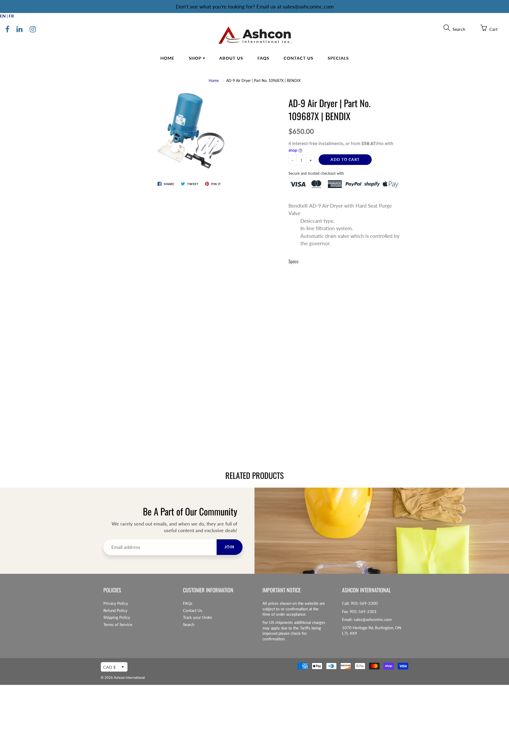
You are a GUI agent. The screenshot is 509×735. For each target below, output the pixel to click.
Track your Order (197, 617)
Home (167, 57)
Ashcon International (129, 677)
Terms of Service (117, 624)
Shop (196, 57)
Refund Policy (115, 610)
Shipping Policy (116, 617)
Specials (338, 57)
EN (3, 15)
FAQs (263, 57)
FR (11, 15)
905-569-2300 (364, 603)
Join (230, 547)
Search (188, 624)
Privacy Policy (115, 603)
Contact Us (298, 57)
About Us (231, 57)
